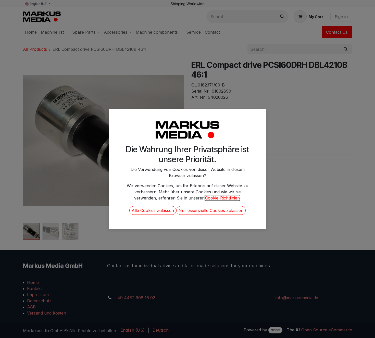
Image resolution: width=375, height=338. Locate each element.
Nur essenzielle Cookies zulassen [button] (211, 210)
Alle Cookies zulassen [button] (153, 210)
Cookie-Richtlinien (222, 198)
